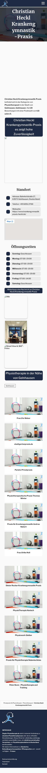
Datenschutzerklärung (9, 759)
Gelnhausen (10, 386)
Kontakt (5, 764)
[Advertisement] (23, 69)
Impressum (6, 761)
